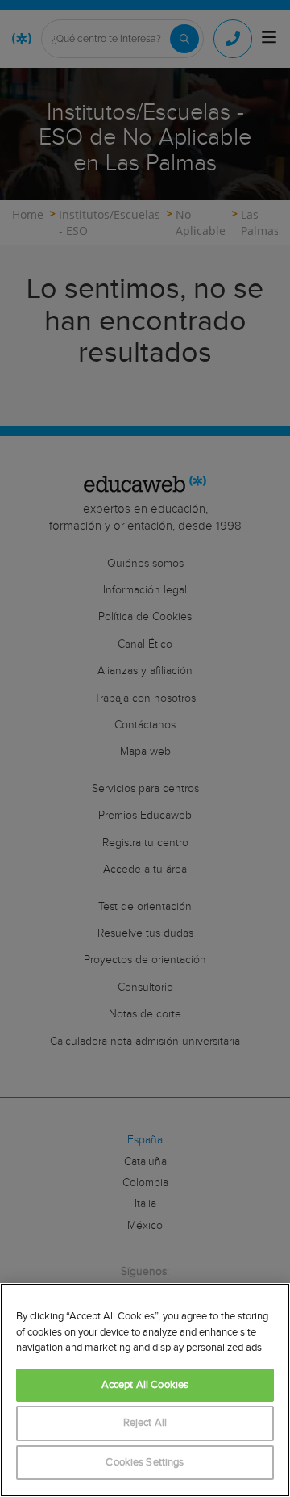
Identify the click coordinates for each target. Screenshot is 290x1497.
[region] (145, 1390)
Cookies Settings (145, 1463)
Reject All (145, 1423)
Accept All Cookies (145, 1385)
